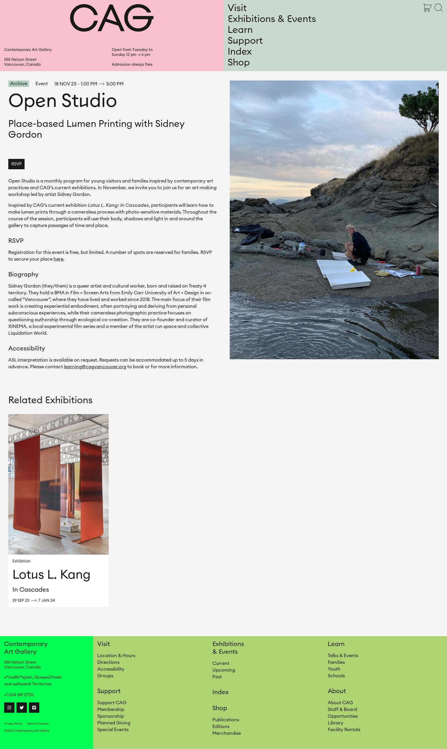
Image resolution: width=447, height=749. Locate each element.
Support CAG (111, 702)
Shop (239, 62)
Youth (334, 669)
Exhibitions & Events (272, 19)
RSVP (16, 164)
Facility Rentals (344, 729)
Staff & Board (342, 709)
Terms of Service (38, 723)
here (58, 259)
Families (336, 662)
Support (245, 41)
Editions (220, 726)
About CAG (340, 702)
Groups (105, 675)
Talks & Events (343, 655)
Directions (108, 662)
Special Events (113, 729)
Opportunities (343, 716)
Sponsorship (110, 716)
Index (240, 51)
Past (217, 676)
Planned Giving (113, 723)
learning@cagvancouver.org (95, 366)
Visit (237, 8)
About (337, 691)
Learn (240, 30)
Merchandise (226, 733)
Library (335, 723)
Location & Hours (116, 655)
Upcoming (223, 670)
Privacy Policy (13, 723)
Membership (110, 709)
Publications (225, 719)
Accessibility (110, 669)
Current (220, 663)
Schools (336, 675)
